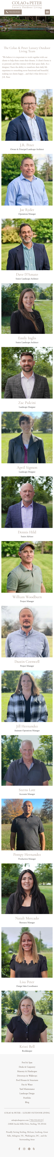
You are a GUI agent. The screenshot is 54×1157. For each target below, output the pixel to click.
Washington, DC (32, 1135)
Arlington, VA (18, 1135)
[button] (47, 12)
